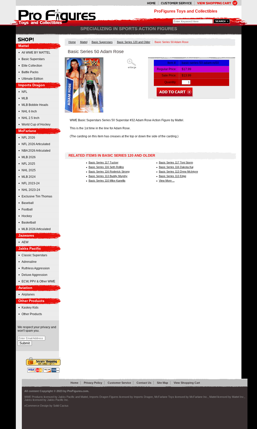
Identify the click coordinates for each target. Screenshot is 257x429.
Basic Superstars (102, 42)
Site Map (162, 382)
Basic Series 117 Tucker (103, 162)
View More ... (167, 180)
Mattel (83, 42)
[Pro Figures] (54, 15)
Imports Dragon (31, 85)
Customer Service (119, 382)
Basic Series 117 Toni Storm (176, 162)
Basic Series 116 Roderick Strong (109, 171)
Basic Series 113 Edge (172, 176)
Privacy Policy (93, 382)
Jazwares (26, 235)
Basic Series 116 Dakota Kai (176, 166)
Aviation (25, 288)
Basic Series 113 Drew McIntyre (178, 171)
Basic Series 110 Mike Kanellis (107, 180)
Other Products (31, 301)
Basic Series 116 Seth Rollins (106, 166)
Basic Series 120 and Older (133, 42)
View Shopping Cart (187, 382)
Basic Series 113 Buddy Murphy (108, 176)
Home (72, 42)
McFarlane (27, 131)
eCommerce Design (36, 405)
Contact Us (144, 382)
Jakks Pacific (29, 248)
